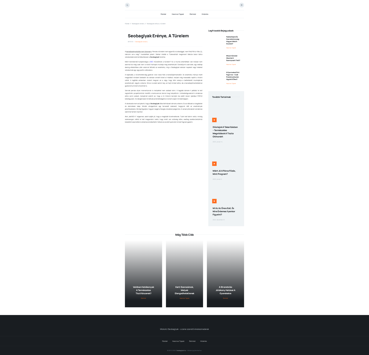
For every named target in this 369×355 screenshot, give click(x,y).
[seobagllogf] (184, 320)
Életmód (143, 298)
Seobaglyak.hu (181, 350)
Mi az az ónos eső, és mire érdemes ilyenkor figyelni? (224, 211)
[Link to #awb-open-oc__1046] (127, 5)
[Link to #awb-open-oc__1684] (241, 5)
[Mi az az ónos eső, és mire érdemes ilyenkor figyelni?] (226, 184)
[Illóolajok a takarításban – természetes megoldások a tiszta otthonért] (226, 102)
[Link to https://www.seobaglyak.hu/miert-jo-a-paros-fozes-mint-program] (214, 163)
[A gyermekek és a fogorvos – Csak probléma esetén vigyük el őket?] (215, 72)
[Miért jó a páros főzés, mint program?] (226, 146)
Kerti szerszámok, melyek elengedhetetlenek (184, 290)
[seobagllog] (184, 4)
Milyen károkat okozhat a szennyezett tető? (233, 58)
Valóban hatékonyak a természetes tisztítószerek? (143, 290)
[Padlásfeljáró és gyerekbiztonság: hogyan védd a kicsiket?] (215, 36)
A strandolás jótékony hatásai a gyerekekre (225, 290)
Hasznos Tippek (231, 48)
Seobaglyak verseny (141, 41)
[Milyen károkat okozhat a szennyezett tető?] (215, 55)
